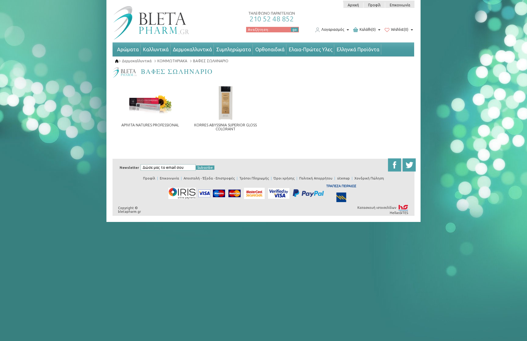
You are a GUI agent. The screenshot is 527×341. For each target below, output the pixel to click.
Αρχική (353, 5)
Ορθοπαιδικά (270, 49)
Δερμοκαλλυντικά (192, 49)
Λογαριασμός (332, 30)
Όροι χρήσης (284, 178)
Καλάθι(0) (368, 30)
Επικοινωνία (400, 5)
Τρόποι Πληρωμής (254, 178)
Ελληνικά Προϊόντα (358, 49)
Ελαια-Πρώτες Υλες (310, 49)
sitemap (343, 178)
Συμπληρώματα (233, 49)
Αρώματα (128, 49)
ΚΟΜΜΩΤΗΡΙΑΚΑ (172, 61)
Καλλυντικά (156, 49)
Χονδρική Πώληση (369, 178)
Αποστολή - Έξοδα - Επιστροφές (209, 178)
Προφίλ (374, 5)
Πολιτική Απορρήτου (315, 178)
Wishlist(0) (399, 30)
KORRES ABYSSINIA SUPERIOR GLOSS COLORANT (225, 127)
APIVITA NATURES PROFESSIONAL (150, 125)
